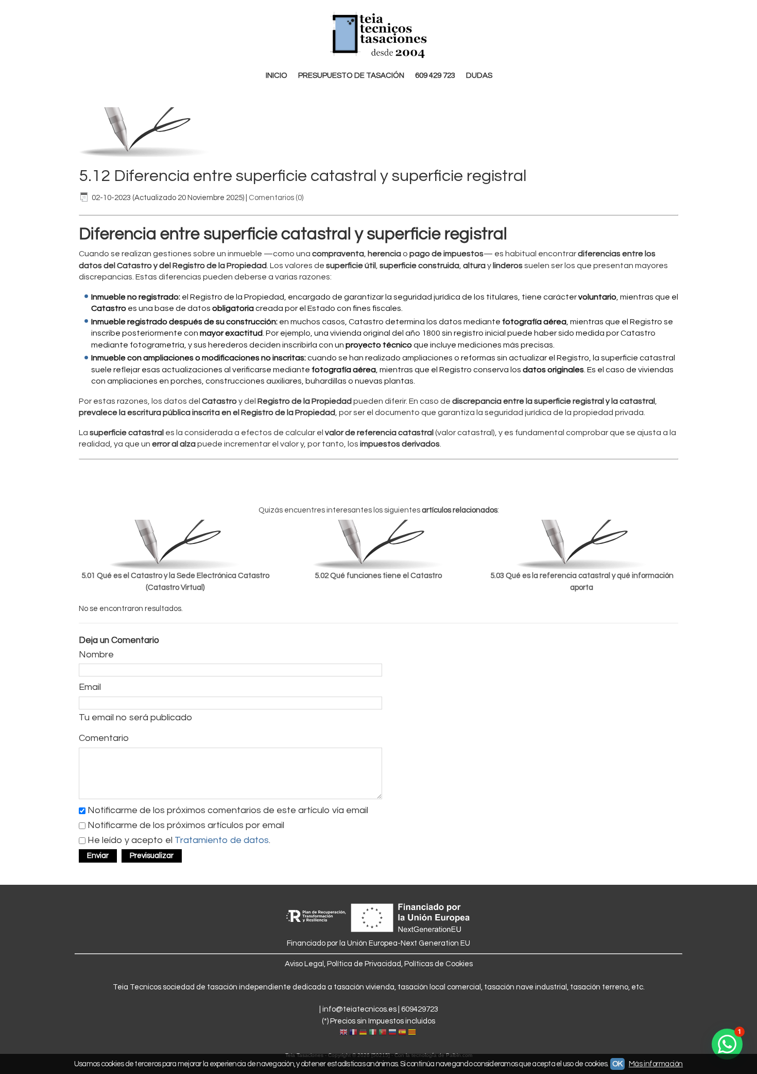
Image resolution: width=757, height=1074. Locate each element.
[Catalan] (413, 1032)
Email (90, 687)
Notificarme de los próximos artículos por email (186, 825)
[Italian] (373, 1032)
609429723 (419, 1009)
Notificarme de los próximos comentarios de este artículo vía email (228, 810)
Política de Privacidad (364, 964)
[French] (353, 1032)
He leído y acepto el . (179, 840)
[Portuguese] (382, 1032)
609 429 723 (435, 75)
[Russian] (392, 1032)
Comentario (104, 738)
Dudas (479, 75)
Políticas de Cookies (438, 964)
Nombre (96, 654)
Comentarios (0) (276, 198)
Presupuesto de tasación (351, 75)
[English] (343, 1032)
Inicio (276, 75)
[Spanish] (402, 1032)
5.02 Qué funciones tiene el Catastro (378, 576)
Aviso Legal (304, 964)
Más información (656, 1064)
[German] (363, 1032)
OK (617, 1064)
